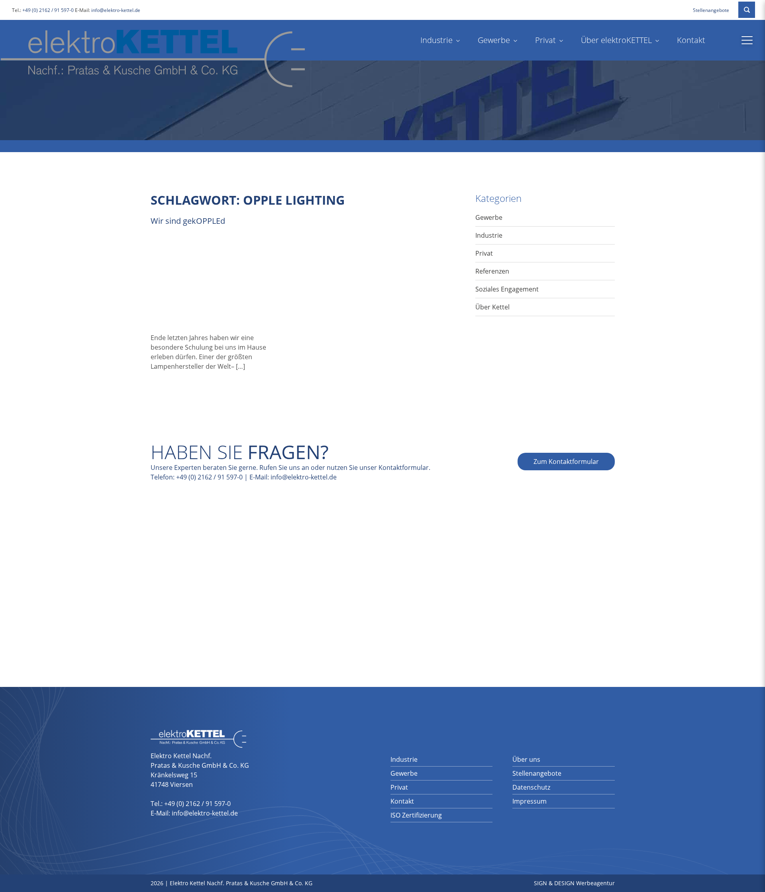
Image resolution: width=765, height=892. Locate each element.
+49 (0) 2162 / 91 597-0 (48, 10)
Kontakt (691, 40)
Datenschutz (531, 787)
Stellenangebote (711, 10)
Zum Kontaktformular (566, 461)
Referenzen (492, 271)
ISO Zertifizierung (416, 815)
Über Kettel (492, 307)
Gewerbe (494, 40)
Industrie (436, 40)
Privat (545, 40)
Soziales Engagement (507, 289)
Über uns (526, 759)
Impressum (529, 801)
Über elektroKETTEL (616, 40)
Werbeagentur (595, 883)
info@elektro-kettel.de (115, 10)
